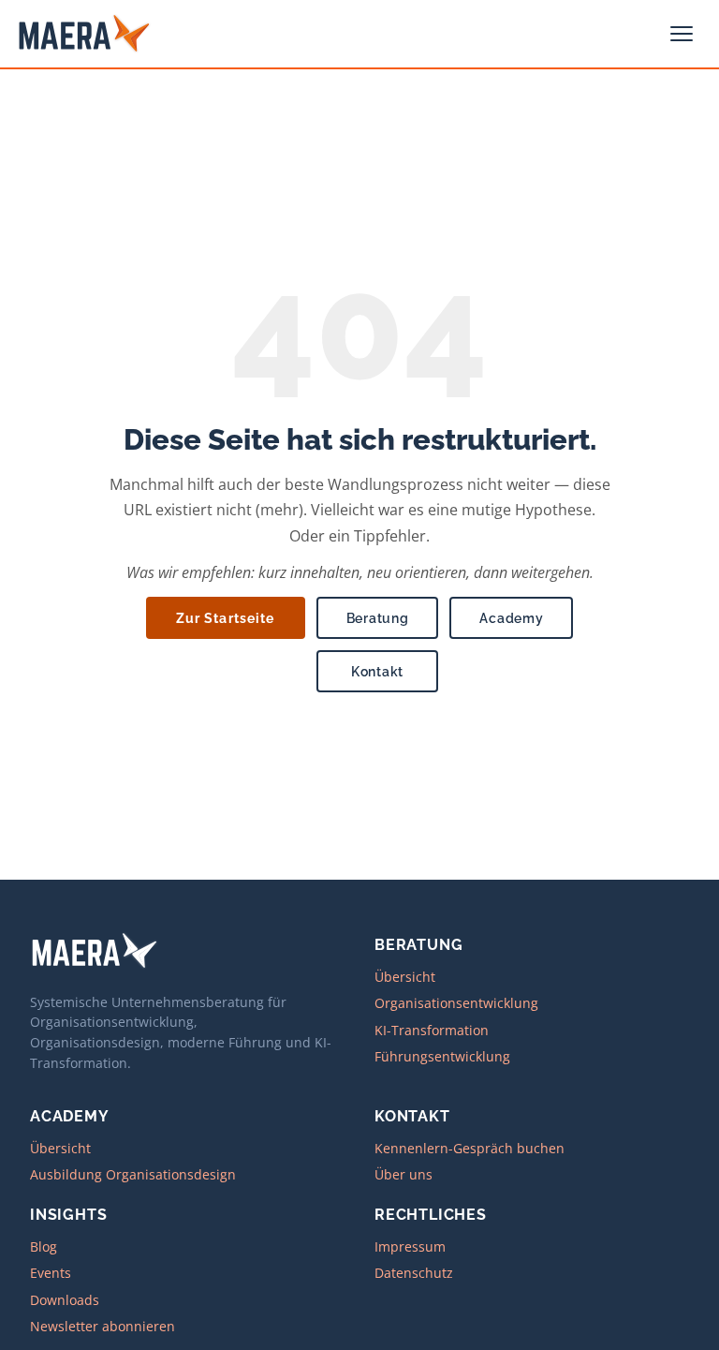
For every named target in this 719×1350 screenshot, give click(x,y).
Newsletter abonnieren (102, 1326)
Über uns (403, 1174)
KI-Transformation (431, 1030)
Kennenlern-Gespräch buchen (469, 1148)
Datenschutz (413, 1273)
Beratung (377, 618)
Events (50, 1273)
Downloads (64, 1300)
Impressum (410, 1246)
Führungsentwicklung (442, 1056)
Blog (43, 1246)
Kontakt (377, 671)
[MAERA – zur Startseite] (85, 33)
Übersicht (404, 977)
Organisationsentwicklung (456, 1003)
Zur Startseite (225, 618)
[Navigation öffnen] (683, 34)
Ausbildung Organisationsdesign (133, 1174)
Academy (511, 618)
